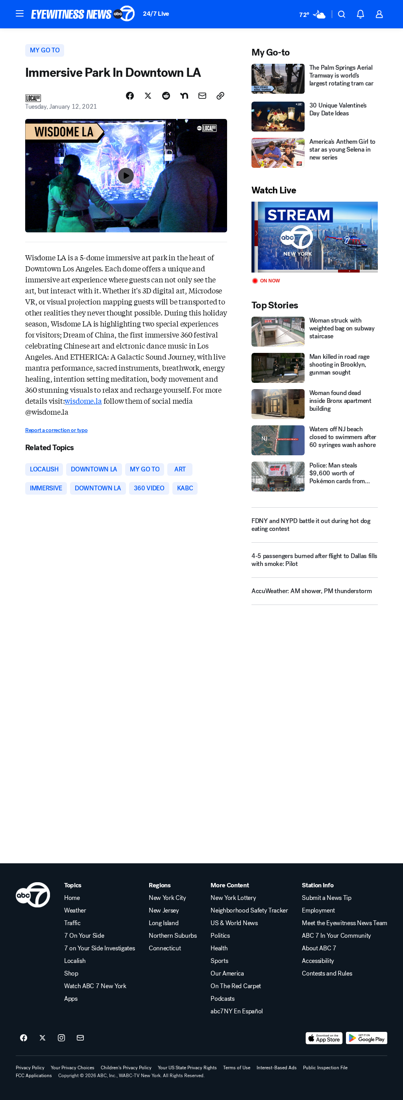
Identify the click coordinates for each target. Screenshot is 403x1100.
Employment (318, 910)
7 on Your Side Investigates (99, 948)
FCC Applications (34, 1075)
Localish (74, 961)
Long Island (163, 923)
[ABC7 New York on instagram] (61, 1038)
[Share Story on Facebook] (130, 95)
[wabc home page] (33, 894)
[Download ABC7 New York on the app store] (324, 1038)
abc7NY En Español (237, 1011)
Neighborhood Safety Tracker (249, 910)
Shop (71, 973)
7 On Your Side (84, 936)
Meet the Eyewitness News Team (344, 923)
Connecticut (165, 948)
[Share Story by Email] (202, 95)
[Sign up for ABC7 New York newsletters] (80, 1038)
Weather (75, 910)
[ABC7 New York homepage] (83, 14)
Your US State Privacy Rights (187, 1067)
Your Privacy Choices (72, 1067)
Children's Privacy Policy (126, 1067)
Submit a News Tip (326, 898)
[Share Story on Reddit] (166, 95)
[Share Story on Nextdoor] (184, 95)
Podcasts (222, 999)
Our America (227, 973)
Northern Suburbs (173, 936)
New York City (167, 898)
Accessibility (318, 961)
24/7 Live (156, 13)
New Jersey (164, 910)
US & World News (234, 923)
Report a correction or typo (56, 430)
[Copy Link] (220, 95)
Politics (220, 936)
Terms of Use (236, 1067)
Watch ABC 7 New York (95, 986)
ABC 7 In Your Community (336, 936)
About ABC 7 (319, 948)
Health (219, 948)
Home (72, 898)
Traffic (72, 923)
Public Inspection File (325, 1067)
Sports (219, 961)
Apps (71, 999)
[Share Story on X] (148, 95)
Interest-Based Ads (277, 1067)
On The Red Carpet (236, 986)
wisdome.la (83, 400)
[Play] (314, 237)
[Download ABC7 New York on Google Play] (366, 1038)
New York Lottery (233, 898)
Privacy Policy (30, 1067)
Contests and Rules (327, 973)
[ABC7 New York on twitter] (42, 1038)
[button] (19, 13)
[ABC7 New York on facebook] (23, 1038)
